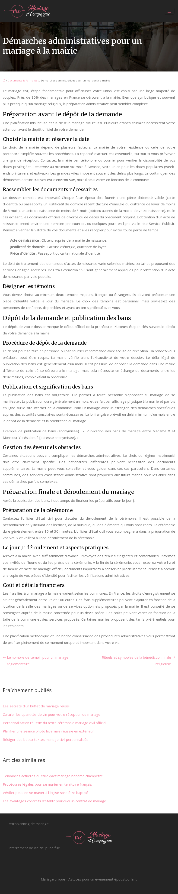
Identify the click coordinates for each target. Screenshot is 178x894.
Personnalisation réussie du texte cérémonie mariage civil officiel (54, 722)
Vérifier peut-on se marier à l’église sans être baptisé (45, 792)
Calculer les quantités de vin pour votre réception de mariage (51, 714)
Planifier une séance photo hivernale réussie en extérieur (48, 731)
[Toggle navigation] (169, 11)
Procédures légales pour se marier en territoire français (47, 784)
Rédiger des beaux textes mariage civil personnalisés (45, 739)
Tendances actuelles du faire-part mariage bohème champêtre (53, 776)
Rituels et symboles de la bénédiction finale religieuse (136, 660)
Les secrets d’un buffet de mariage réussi (36, 706)
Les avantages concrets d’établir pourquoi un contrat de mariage (54, 801)
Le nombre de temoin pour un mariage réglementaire (37, 660)
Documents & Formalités (23, 80)
